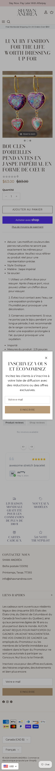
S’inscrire (27, 409)
